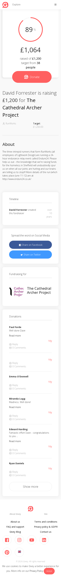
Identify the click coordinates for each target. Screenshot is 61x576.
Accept (49, 571)
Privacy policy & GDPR (46, 526)
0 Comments (19, 347)
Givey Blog (15, 531)
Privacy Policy (36, 570)
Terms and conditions (45, 521)
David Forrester (18, 209)
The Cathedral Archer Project (22, 107)
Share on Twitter (32, 254)
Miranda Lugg (17, 398)
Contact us (45, 531)
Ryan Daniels (16, 463)
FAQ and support (15, 526)
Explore (16, 4)
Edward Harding (18, 429)
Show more (30, 487)
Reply (15, 344)
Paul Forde (15, 327)
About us (15, 521)
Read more (15, 335)
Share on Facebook (31, 244)
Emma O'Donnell (18, 376)
